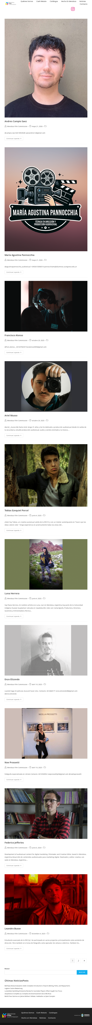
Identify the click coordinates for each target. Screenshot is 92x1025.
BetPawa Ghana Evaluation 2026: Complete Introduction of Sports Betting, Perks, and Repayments (37, 986)
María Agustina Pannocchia (19, 255)
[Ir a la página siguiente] (84, 960)
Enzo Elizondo (12, 679)
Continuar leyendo (15, 138)
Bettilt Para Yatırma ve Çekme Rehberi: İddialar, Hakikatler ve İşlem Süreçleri (30, 996)
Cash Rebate (41, 1)
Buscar (7, 969)
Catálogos (54, 1)
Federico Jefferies (14, 842)
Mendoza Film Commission (17, 126)
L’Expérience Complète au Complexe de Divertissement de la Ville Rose (28, 994)
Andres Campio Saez (16, 121)
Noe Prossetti (12, 762)
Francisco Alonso (14, 335)
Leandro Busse (13, 928)
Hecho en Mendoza (68, 1)
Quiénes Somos (27, 1)
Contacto (83, 4)
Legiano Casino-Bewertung (13, 988)
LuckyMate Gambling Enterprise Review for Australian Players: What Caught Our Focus (33, 991)
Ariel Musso (11, 415)
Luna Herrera (12, 593)
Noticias (83, 1)
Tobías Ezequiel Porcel (17, 510)
